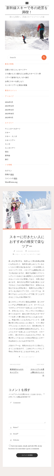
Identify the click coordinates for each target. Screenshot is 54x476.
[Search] (44, 57)
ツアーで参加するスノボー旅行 (17, 77)
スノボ (7, 144)
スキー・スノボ (11, 136)
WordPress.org (11, 182)
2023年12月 (9, 106)
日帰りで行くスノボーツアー (16, 70)
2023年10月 (9, 114)
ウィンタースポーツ (12, 129)
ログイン (8, 171)
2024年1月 (9, 102)
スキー (7, 132)
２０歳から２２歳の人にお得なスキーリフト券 (23, 74)
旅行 (6, 159)
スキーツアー (10, 140)
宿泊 (6, 152)
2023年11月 (9, 110)
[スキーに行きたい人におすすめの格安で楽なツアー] (27, 210)
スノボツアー (10, 148)
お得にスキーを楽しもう (14, 81)
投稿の (9, 174)
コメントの (11, 178)
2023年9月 (9, 117)
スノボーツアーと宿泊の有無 (16, 85)
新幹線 (7, 155)
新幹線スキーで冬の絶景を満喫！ (27, 10)
